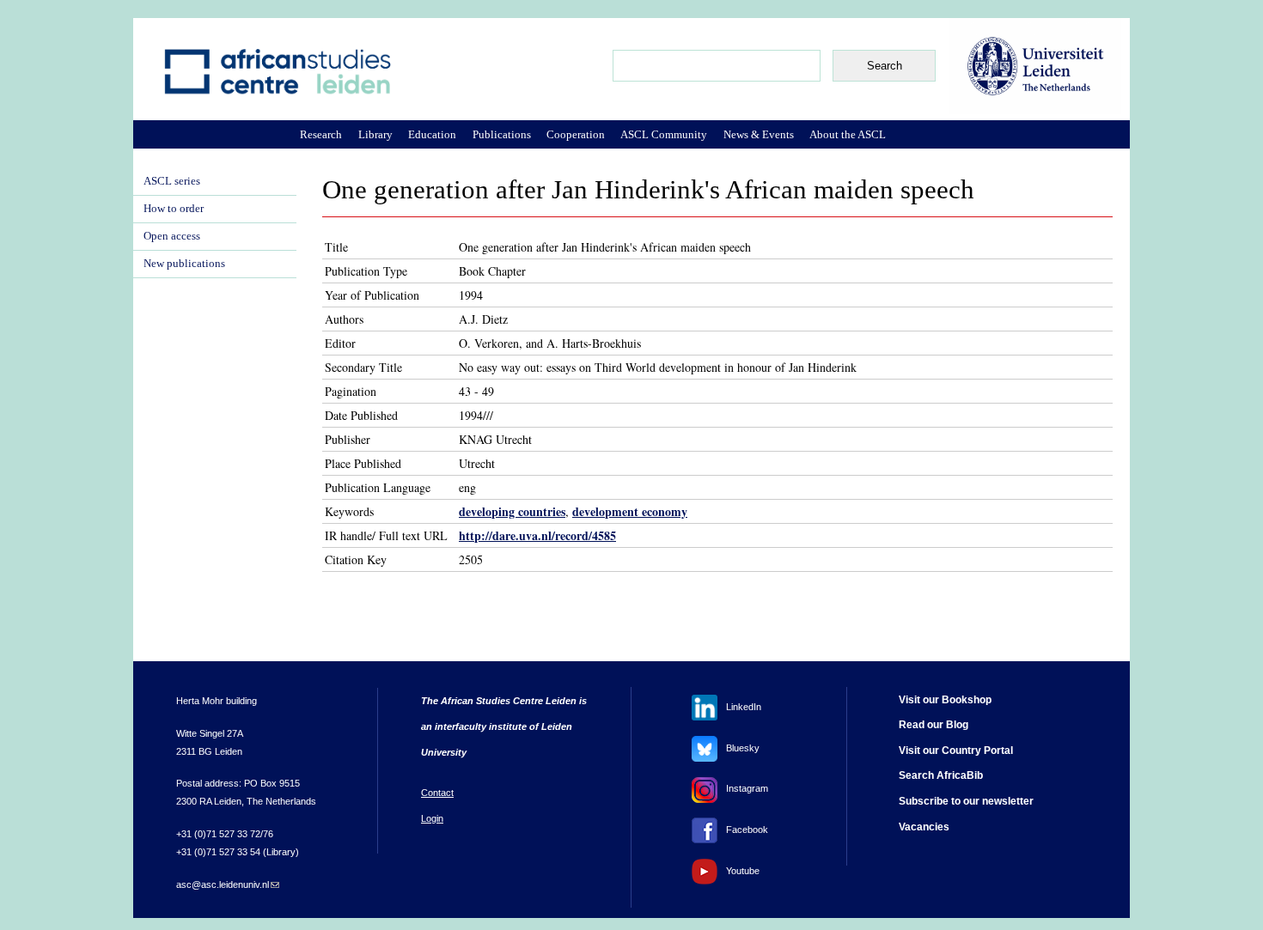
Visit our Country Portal (956, 751)
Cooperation (575, 134)
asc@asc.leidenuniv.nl (227, 884)
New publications (184, 264)
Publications (502, 134)
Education (432, 134)
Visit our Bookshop (945, 700)
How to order (173, 209)
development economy (629, 511)
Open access (171, 236)
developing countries (512, 511)
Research (321, 134)
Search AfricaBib (941, 775)
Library (375, 134)
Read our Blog (933, 725)
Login (432, 818)
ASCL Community (663, 134)
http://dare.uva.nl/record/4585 (537, 535)
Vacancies (924, 827)
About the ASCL (847, 134)
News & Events (758, 134)
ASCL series (171, 181)
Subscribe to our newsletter (966, 801)
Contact (437, 792)
